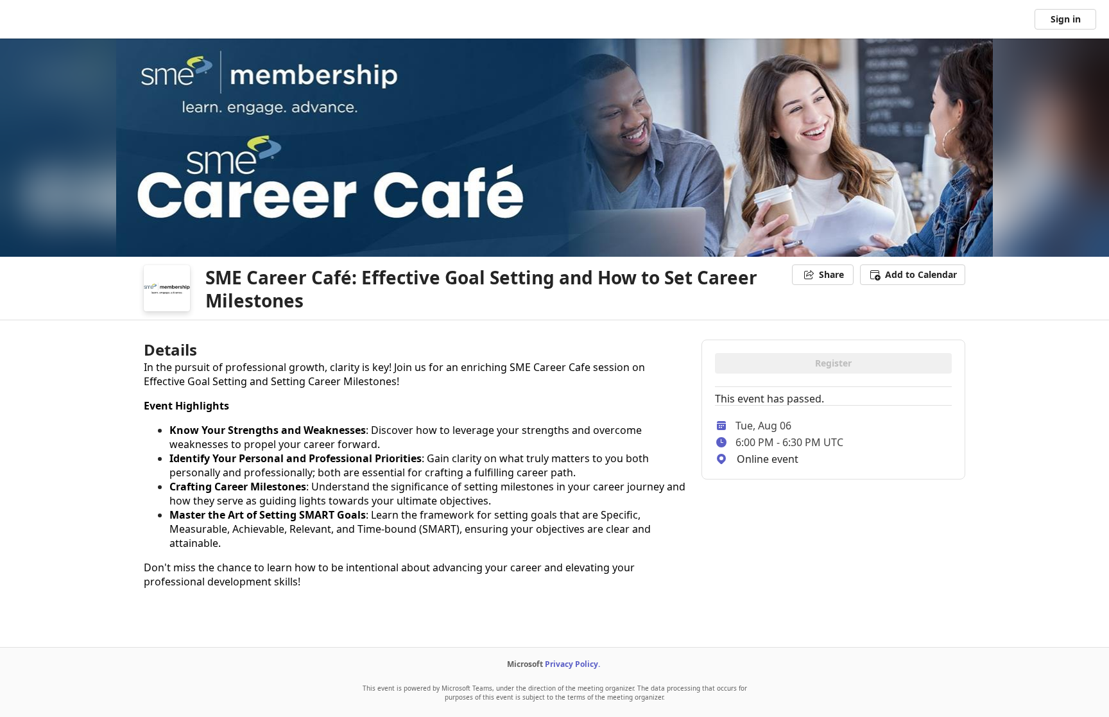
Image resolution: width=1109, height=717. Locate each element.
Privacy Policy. (572, 664)
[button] (912, 274)
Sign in (1066, 19)
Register (833, 363)
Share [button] (831, 274)
